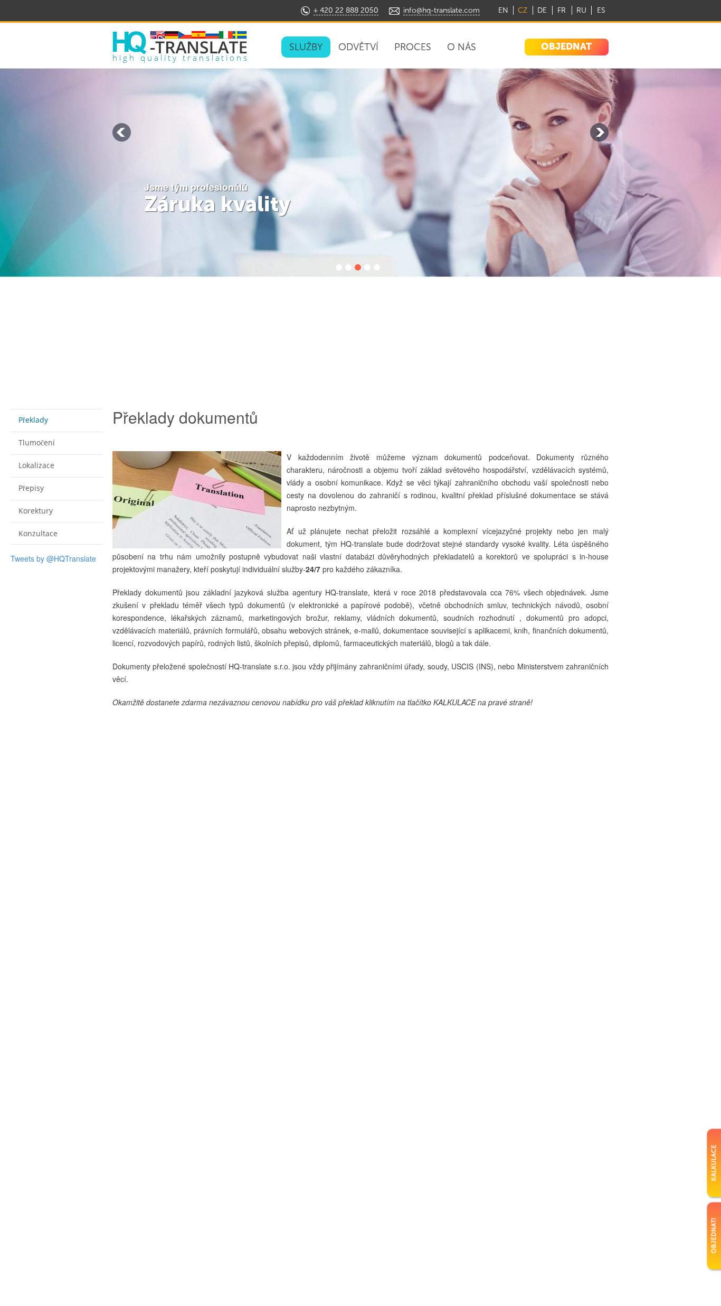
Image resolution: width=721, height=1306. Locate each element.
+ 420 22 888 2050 (346, 10)
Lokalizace (36, 465)
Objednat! (713, 1235)
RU (581, 10)
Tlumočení (36, 442)
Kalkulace (713, 1162)
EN (503, 10)
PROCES (412, 47)
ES (601, 10)
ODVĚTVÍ (358, 47)
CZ (522, 10)
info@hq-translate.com (441, 10)
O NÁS (461, 47)
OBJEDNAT (566, 46)
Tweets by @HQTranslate (53, 558)
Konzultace (38, 533)
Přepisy (31, 488)
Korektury (35, 511)
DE (542, 10)
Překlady (33, 420)
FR (561, 10)
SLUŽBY (305, 47)
